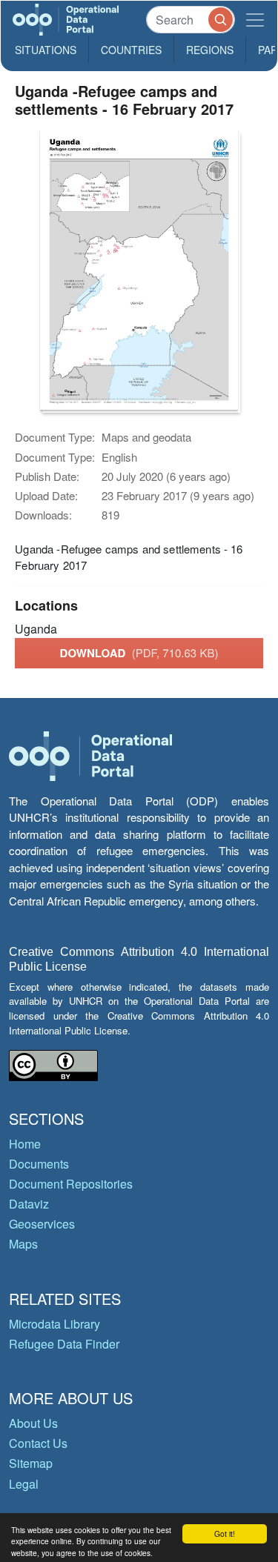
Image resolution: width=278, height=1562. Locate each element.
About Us (33, 1423)
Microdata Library (54, 1323)
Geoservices (42, 1223)
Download (139, 653)
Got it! (224, 1533)
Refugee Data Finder (64, 1343)
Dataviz (29, 1203)
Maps (23, 1243)
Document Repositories (71, 1183)
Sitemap (31, 1463)
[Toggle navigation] (255, 19)
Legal (24, 1483)
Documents (39, 1163)
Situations (45, 49)
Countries (131, 49)
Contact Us (38, 1443)
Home (25, 1143)
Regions (210, 49)
